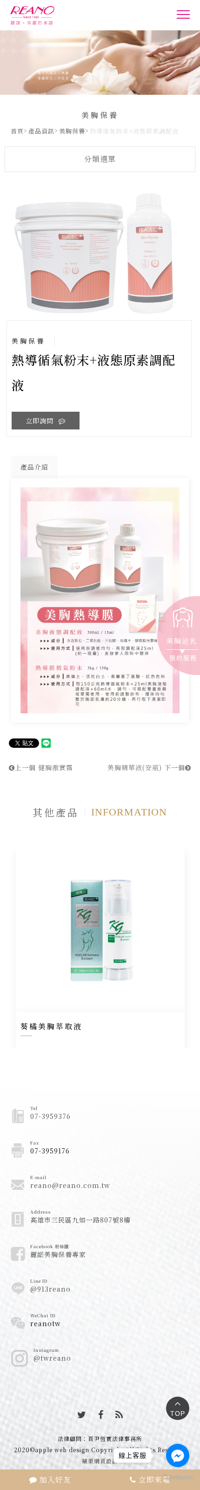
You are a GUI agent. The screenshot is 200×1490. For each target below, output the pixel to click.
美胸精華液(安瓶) (146, 767)
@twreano (52, 1358)
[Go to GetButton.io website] (178, 1476)
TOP (177, 1413)
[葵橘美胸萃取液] (100, 930)
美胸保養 (72, 131)
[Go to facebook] (177, 1455)
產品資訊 (41, 131)
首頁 (17, 131)
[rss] (119, 1414)
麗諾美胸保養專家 (58, 1254)
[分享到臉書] (101, 1414)
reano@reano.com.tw (70, 1185)
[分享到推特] (82, 1414)
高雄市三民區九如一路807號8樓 (80, 1219)
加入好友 (54, 1479)
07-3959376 (50, 1116)
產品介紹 (34, 466)
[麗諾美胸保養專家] (54, 16)
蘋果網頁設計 (100, 1461)
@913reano (50, 1288)
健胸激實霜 (44, 767)
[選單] (183, 16)
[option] (100, 251)
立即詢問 (41, 420)
